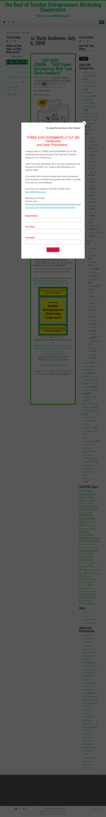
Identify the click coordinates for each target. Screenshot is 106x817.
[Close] (84, 123)
